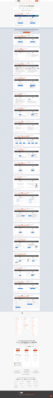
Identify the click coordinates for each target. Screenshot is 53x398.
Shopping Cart (17, 328)
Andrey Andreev (30, 35)
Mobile (18, 25)
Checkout (22, 25)
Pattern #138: (19, 78)
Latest (22, 10)
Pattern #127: (20, 239)
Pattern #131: (17, 177)
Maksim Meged (23, 107)
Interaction (33, 333)
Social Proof (33, 335)
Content (16, 320)
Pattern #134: (22, 136)
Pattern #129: (20, 209)
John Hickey (23, 295)
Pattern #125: (17, 268)
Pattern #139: (19, 64)
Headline (33, 320)
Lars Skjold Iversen (30, 208)
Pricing (16, 332)
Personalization (33, 325)
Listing (17, 89)
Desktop (15, 25)
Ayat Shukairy (23, 253)
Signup (20, 25)
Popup (32, 324)
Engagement (25, 326)
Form (32, 319)
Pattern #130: (20, 193)
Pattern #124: (19, 282)
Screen (19, 7)
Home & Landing (17, 319)
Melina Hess (23, 267)
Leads (24, 320)
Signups (24, 322)
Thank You (16, 327)
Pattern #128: (21, 225)
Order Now (18, 350)
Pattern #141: (20, 36)
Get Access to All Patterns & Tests (26, 32)
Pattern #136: (19, 108)
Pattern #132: (19, 163)
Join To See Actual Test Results (26, 13)
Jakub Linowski (31, 162)
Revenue (25, 328)
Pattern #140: (19, 49)
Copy (32, 332)
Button (32, 328)
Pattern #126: (20, 254)
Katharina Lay (24, 135)
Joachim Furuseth (24, 35)
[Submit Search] (33, 3)
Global (17, 309)
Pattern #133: (19, 149)
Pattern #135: (19, 122)
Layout (32, 327)
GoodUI (19, 392)
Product (17, 59)
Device (23, 7)
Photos (32, 330)
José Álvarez (23, 192)
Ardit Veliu (23, 208)
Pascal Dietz (23, 176)
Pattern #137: (18, 94)
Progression (25, 319)
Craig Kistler (23, 77)
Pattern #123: (21, 296)
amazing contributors (24, 394)
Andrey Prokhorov (23, 48)
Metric (27, 7)
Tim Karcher (30, 135)
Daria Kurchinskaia (24, 162)
